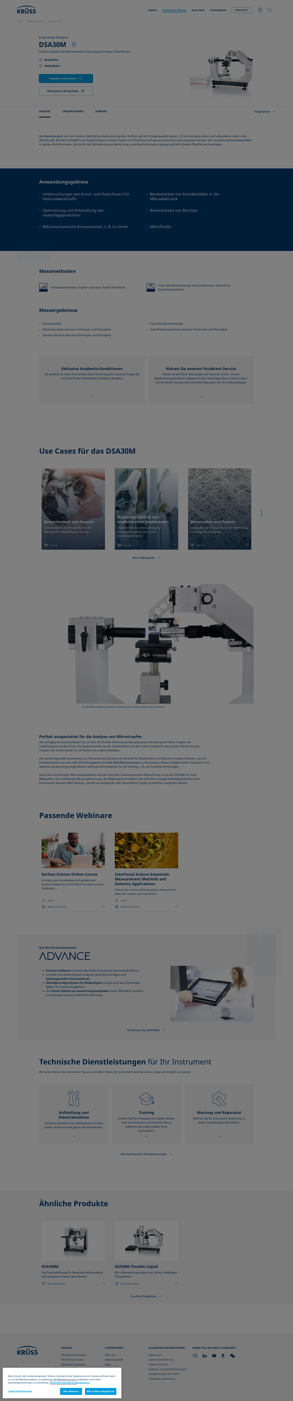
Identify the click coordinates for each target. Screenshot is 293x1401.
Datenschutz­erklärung (63, 1382)
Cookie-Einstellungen (20, 1391)
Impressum (83, 1382)
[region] (62, 1383)
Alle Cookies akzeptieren (100, 1391)
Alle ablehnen (71, 1391)
